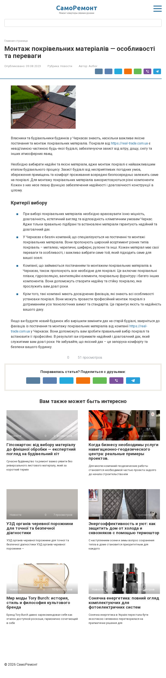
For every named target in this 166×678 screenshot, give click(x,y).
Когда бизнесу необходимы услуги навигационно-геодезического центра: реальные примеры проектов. (123, 451)
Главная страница (16, 40)
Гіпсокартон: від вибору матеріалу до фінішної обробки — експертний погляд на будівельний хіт (41, 449)
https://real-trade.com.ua (129, 143)
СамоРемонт (76, 7)
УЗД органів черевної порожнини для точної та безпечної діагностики (39, 528)
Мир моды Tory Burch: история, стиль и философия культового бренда (38, 603)
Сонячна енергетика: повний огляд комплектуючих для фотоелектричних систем (124, 603)
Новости (66, 66)
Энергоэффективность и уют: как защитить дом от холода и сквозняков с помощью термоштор (124, 528)
